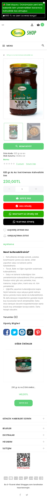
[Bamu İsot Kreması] (23, 36)
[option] (23, 88)
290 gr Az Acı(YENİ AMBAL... (23, 387)
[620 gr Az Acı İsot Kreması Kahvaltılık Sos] (23, 88)
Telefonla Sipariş (25, 221)
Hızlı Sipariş (25, 206)
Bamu (6, 159)
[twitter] (27, 495)
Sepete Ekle (25, 198)
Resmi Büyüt (25, 146)
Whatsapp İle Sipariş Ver (25, 214)
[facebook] (20, 495)
